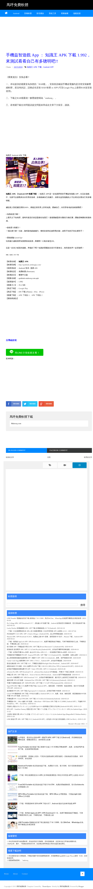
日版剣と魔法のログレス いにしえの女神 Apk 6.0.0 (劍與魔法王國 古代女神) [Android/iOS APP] (40, 706)
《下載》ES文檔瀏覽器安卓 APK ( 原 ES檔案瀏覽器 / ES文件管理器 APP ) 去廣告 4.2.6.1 (37, 631)
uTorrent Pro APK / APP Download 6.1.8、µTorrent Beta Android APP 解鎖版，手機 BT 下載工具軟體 (40, 672)
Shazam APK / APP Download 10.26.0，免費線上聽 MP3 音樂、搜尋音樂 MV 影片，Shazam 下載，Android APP (45, 637)
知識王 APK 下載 (34, 67)
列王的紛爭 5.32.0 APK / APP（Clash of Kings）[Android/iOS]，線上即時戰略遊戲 (35, 634)
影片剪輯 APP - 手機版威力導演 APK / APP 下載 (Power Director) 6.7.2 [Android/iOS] (35, 647)
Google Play (23, 288)
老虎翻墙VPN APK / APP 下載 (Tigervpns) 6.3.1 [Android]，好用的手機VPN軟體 (34, 691)
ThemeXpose (46, 886)
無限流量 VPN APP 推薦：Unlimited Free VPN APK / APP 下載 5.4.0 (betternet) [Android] (36, 680)
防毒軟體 (28, 13)
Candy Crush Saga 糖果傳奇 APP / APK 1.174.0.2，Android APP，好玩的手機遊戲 (34, 661)
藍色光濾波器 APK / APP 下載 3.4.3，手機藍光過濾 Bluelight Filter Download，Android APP (38, 663)
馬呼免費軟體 (17, 5)
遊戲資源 (77, 13)
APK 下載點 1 (24, 295)
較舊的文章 (88, 457)
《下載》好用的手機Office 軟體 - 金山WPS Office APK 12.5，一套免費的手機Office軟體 (37, 652)
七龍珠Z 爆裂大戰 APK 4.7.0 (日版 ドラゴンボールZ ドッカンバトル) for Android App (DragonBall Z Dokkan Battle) (46, 714)
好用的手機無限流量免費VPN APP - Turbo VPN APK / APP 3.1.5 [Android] (31, 669)
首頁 (48, 457)
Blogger (81, 886)
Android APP (48, 67)
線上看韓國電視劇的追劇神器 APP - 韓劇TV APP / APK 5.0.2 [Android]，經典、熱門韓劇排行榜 (39, 658)
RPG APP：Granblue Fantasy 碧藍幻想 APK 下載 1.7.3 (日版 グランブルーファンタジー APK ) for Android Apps (45, 709)
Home (6, 874)
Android (16, 13)
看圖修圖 (64, 13)
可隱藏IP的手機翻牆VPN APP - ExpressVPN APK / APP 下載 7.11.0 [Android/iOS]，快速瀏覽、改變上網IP (42, 655)
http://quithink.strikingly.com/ (30, 265)
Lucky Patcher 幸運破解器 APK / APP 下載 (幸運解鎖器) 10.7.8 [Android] (31, 628)
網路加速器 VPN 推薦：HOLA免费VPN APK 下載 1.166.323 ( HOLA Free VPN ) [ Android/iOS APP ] (40, 666)
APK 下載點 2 (37, 295)
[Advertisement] (49, 34)
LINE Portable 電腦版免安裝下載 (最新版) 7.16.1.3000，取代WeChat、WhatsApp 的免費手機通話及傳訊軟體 (44, 618)
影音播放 (40, 13)
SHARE (16, 404)
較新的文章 (10, 457)
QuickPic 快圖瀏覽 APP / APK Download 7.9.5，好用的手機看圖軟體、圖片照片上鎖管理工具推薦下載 (42, 677)
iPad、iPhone (39, 292)
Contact (25, 874)
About (15, 874)
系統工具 (52, 13)
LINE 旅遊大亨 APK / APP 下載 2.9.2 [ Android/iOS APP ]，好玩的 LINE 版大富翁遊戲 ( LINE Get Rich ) (42, 719)
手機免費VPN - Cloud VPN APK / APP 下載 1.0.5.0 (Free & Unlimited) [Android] (33, 699)
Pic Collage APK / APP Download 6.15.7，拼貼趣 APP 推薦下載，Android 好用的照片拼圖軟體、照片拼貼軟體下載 (46, 623)
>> (86, 724)
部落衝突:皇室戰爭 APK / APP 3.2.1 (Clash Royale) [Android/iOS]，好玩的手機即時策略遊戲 (38, 649)
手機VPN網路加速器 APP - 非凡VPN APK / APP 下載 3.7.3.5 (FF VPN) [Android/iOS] (35, 683)
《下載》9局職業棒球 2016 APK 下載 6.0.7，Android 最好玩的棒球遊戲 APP (47, 803)
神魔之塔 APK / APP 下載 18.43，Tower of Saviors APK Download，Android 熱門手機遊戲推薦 (39, 675)
